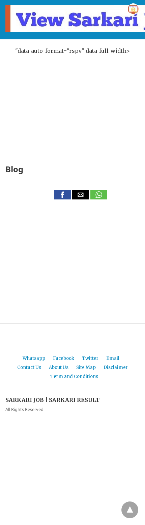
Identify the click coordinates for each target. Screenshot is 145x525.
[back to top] (129, 509)
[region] (72, 100)
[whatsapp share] (98, 197)
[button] (62, 194)
